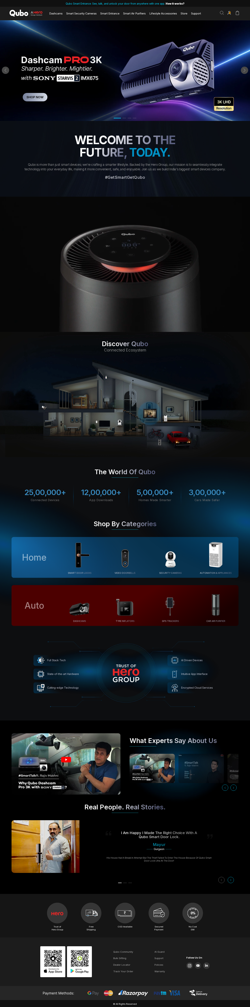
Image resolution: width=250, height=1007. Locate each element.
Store (184, 13)
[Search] (221, 13)
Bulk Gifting (119, 958)
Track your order (123, 971)
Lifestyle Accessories (163, 13)
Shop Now (35, 97)
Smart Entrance (110, 13)
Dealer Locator (121, 964)
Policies (158, 964)
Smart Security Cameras (81, 13)
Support (196, 13)
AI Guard (159, 951)
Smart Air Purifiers (134, 13)
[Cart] (237, 14)
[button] (5, 70)
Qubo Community (123, 951)
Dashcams (56, 13)
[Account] (229, 13)
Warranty (159, 971)
